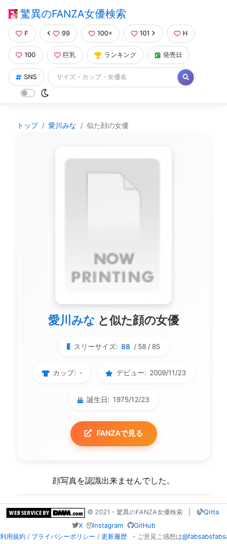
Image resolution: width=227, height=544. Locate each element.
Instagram (108, 525)
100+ (104, 33)
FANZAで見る (120, 433)
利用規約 (13, 536)
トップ (27, 125)
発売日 (172, 55)
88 (125, 346)
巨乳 (69, 55)
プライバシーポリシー (63, 536)
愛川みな (62, 125)
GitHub (144, 525)
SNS (30, 77)
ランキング (120, 55)
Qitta (211, 512)
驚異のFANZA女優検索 (71, 14)
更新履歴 (114, 536)
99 (66, 33)
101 (145, 33)
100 (30, 55)
